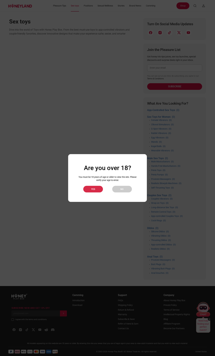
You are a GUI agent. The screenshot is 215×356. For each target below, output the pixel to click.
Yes (93, 189)
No (122, 189)
